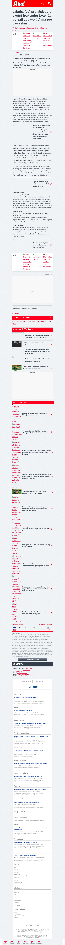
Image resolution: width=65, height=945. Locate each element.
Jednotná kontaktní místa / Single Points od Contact (36, 936)
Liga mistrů (29, 710)
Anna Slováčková (30, 635)
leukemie (24, 308)
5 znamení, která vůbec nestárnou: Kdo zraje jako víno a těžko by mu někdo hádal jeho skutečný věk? (36, 588)
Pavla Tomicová (34, 650)
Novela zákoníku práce (28, 776)
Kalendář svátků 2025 (27, 697)
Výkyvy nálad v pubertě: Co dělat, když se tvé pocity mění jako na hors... (29, 846)
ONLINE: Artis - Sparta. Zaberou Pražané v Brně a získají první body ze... (29, 712)
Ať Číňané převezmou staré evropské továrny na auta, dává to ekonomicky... (30, 781)
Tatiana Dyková (15, 653)
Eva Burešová (15, 638)
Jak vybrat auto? (17, 883)
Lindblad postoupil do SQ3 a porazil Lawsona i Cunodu (25, 754)
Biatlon (24, 710)
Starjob (15, 912)
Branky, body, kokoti (25, 855)
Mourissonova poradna (19, 842)
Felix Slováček (30, 638)
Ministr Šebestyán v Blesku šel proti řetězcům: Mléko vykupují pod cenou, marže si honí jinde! (34, 508)
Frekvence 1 (16, 917)
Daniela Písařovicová (36, 636)
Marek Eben (15, 648)
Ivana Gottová (21, 641)
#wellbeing (22, 815)
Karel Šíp (50, 644)
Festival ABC (34, 842)
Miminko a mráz (35, 736)
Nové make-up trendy (40, 723)
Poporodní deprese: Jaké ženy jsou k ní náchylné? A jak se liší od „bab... (29, 831)
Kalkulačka (48, 630)
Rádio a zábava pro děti (19, 915)
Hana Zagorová (24, 639)
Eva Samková (22, 638)
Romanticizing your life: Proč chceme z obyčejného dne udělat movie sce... (29, 820)
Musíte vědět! (25, 943)
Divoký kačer (25, 802)
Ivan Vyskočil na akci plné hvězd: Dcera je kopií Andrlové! (36, 545)
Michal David (37, 648)
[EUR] (14, 627)
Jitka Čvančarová (31, 644)
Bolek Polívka (43, 635)
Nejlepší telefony (30, 763)
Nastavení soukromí (43, 935)
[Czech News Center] (35, 687)
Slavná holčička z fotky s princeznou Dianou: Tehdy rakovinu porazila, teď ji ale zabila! (37, 351)
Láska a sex (32, 943)
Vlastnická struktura (21, 936)
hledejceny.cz (16, 867)
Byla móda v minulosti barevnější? (21, 817)
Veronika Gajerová (22, 654)
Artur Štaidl (36, 635)
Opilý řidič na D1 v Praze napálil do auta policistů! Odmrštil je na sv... (28, 727)
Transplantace (16, 308)
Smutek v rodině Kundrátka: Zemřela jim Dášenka (24, 716)
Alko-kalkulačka (18, 750)
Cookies (36, 935)
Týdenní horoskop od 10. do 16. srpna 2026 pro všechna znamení (36, 529)
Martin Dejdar (30, 648)
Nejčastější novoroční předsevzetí (22, 736)
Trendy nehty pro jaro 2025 (28, 723)
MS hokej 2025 (17, 710)
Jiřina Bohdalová (22, 644)
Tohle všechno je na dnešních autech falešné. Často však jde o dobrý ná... (29, 752)
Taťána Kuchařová (47, 651)
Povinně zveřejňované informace (32, 937)
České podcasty (17, 914)
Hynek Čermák (42, 639)
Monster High (16, 892)
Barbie (15, 894)
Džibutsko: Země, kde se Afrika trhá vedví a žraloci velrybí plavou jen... (28, 806)
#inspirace (16, 815)
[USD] (14, 630)
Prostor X (16, 855)
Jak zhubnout (17, 723)
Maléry (18, 943)
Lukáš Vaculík (38, 647)
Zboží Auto (16, 880)
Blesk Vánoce (17, 697)
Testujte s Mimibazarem (19, 890)
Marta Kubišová (22, 648)
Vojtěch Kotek (45, 654)
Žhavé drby (12, 943)
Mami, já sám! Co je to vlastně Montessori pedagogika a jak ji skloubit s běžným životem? (36, 452)
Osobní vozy (16, 870)
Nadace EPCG (38, 776)
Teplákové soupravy (18, 900)
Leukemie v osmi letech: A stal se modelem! (34, 344)
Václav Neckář (40, 653)
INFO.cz (35, 697)
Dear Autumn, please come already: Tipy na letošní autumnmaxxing (28, 818)
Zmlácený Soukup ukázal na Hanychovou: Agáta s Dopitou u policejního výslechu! (37, 564)
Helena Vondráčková (33, 639)
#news (27, 815)
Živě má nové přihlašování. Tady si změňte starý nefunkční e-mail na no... (29, 847)
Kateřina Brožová (24, 645)
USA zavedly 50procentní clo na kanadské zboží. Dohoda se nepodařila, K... (29, 778)
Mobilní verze (39, 681)
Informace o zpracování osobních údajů (25, 935)
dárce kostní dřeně (33, 308)
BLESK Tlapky (17, 802)
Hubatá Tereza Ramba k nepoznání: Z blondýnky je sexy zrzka (34, 414)
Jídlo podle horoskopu (40, 789)
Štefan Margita (39, 651)
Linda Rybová (39, 645)
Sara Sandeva (23, 651)
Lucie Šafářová (20, 647)
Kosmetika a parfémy (18, 899)
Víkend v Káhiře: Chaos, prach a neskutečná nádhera (25, 804)
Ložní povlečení (17, 903)
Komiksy (28, 842)
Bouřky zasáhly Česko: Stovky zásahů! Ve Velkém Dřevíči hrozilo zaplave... (29, 701)
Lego (15, 895)
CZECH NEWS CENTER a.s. (32, 929)
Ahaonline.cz (15, 8)
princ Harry (26, 656)
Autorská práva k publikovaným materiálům (32, 932)
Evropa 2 (16, 919)
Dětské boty (16, 902)
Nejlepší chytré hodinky (19, 763)
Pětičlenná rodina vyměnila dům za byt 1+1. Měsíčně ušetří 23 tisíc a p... (29, 743)
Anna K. (23, 635)
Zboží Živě (16, 869)
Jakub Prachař (36, 641)
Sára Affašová (15, 651)
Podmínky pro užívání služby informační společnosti (32, 934)
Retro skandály (39, 943)
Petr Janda (40, 650)
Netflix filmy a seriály (34, 802)
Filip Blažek (37, 638)
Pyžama (15, 897)
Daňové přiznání (18, 776)
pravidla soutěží (22, 675)
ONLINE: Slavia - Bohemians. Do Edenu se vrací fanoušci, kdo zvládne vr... (29, 714)
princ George (20, 656)
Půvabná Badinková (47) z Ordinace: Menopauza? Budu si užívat (35, 432)
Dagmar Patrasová (26, 636)
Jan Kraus (49, 641)
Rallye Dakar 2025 (27, 750)
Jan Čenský (43, 641)
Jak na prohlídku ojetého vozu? (20, 875)
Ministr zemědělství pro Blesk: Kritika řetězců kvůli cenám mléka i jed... (28, 860)
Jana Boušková (28, 642)
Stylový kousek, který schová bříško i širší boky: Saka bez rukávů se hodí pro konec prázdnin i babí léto (36, 476)
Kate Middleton (15, 645)
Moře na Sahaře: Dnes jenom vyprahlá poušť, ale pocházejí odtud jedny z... (29, 703)
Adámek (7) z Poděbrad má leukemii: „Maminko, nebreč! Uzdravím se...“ (37, 336)
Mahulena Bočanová (47, 647)
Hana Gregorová (16, 639)
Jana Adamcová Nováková (18, 642)
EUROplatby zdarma (45, 624)
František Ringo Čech (45, 638)
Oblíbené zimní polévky (19, 789)
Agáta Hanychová (16, 635)
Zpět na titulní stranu (32, 659)
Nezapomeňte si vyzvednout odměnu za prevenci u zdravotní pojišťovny (29, 834)
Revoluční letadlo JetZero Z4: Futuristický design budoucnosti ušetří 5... (28, 844)
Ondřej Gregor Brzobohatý (23, 650)
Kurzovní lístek (17, 624)
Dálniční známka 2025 (38, 750)
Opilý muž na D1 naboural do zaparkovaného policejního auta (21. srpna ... (29, 857)
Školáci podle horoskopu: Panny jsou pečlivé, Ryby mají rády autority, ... (28, 740)
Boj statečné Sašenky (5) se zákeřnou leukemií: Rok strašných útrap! (41, 184)
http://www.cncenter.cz (24, 674)
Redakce (33, 926)
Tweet (17, 52)
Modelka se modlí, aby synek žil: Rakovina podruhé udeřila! (39, 245)
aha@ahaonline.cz (22, 673)
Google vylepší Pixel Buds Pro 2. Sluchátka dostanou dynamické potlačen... (29, 765)
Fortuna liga (33, 855)
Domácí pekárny (30, 789)
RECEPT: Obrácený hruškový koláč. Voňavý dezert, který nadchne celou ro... (30, 741)
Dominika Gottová (46, 636)
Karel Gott (44, 644)
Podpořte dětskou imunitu (20, 828)
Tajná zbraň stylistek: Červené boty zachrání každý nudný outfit (34, 613)
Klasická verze (27, 681)
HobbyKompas (17, 877)
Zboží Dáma (16, 872)
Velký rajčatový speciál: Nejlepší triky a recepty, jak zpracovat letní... (28, 794)
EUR (19, 627)
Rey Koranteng (47, 650)
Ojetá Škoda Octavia (18, 882)
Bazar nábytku (17, 905)
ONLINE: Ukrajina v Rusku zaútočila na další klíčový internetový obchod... (29, 699)
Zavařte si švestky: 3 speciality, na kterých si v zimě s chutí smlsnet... (28, 793)
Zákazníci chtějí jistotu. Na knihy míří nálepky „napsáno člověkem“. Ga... (29, 780)
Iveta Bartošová (28, 641)
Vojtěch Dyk (38, 654)
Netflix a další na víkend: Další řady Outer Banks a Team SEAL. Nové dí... (29, 769)
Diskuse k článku (22, 318)
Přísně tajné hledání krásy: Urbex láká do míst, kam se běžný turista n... (29, 807)
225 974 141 (19, 671)
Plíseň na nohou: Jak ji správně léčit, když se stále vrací (25, 833)
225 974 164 (26, 670)
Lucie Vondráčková (29, 647)
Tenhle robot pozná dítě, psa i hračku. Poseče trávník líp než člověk (35, 368)
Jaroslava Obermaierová (39, 642)
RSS (37, 926)
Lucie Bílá (45, 645)
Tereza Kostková (24, 653)
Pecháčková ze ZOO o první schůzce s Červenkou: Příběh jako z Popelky (29, 859)
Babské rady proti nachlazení (34, 828)
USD (19, 630)
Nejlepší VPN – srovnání (41, 763)
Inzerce (28, 926)
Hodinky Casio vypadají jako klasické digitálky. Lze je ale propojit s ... (28, 767)
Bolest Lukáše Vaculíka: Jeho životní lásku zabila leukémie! (37, 360)
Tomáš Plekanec (32, 653)
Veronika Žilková (31, 654)
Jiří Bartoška (48, 642)
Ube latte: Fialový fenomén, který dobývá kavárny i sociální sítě (27, 791)
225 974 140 (28, 668)
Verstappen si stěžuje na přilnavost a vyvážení (23, 756)
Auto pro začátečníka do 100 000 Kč (21, 879)
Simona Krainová (31, 651)
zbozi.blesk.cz (17, 874)
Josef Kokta (38, 644)
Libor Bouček (32, 645)
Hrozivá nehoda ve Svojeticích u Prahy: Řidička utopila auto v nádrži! (28, 725)
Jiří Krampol (15, 644)
